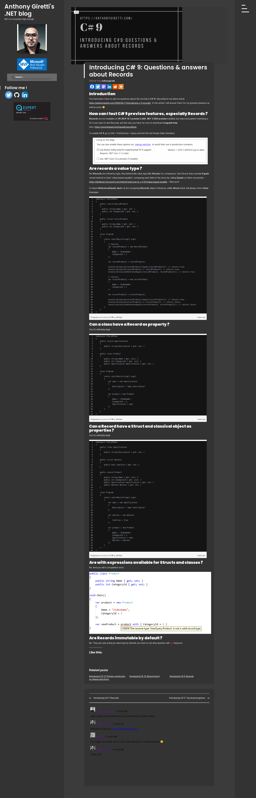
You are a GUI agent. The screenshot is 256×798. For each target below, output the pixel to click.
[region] (148, 256)
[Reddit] (115, 86)
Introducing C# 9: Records (182, 676)
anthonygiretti (108, 81)
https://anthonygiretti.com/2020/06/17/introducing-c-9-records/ (120, 103)
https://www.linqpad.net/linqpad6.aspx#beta (115, 127)
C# (76, 12)
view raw (201, 317)
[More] (121, 86)
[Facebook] (92, 86)
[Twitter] (8, 95)
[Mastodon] (103, 86)
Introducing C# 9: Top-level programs (187, 698)
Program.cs (96, 317)
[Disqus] (149, 743)
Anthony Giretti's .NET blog (29, 10)
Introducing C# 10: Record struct (144, 676)
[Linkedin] (24, 95)
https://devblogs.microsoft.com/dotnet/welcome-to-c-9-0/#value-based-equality (128, 182)
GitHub (119, 317)
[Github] (16, 95)
